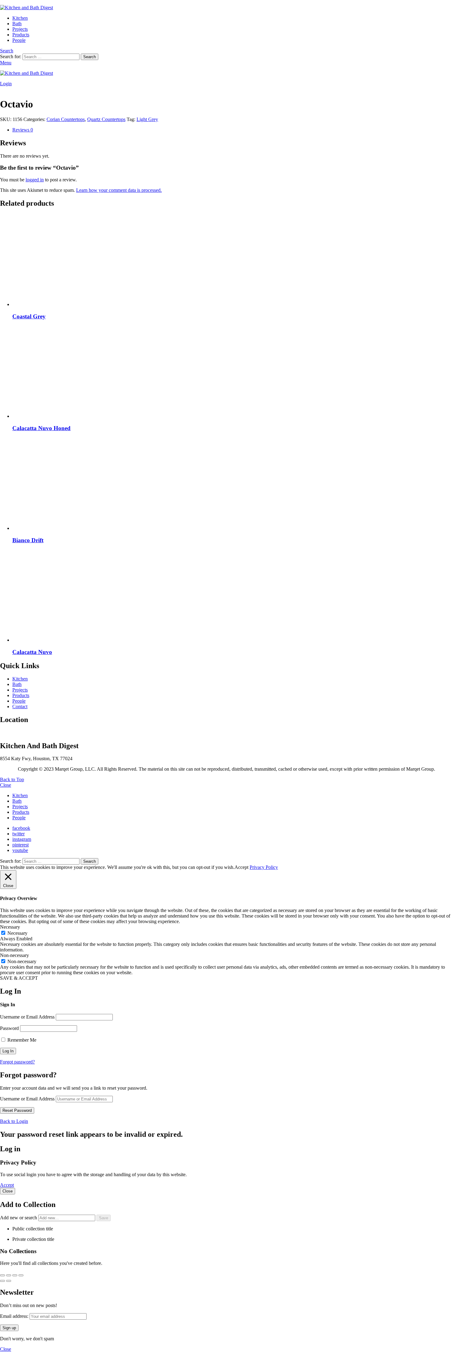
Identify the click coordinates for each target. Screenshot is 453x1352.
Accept (7, 1185)
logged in (35, 179)
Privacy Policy (264, 867)
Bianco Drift (27, 540)
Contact (19, 706)
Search (89, 56)
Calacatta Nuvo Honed (41, 428)
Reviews (22, 129)
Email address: (15, 1316)
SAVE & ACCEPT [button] (19, 978)
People (19, 40)
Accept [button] (241, 867)
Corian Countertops (66, 119)
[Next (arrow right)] (8, 1281)
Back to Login (14, 1121)
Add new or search (19, 1217)
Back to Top (12, 779)
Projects (20, 29)
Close (5, 785)
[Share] (14, 1275)
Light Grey (147, 119)
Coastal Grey (29, 316)
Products (20, 34)
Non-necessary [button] (14, 955)
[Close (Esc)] (20, 1275)
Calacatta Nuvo (32, 652)
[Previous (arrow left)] (2, 1281)
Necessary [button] (10, 927)
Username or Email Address (27, 1016)
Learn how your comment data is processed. (119, 190)
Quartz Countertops (106, 119)
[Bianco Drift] (232, 484)
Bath (17, 23)
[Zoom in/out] (2, 1275)
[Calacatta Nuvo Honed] (232, 372)
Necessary (17, 933)
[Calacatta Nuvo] (232, 596)
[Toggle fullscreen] (8, 1275)
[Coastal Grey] (232, 260)
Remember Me (21, 1040)
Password (9, 1028)
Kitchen (20, 18)
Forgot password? (17, 1061)
